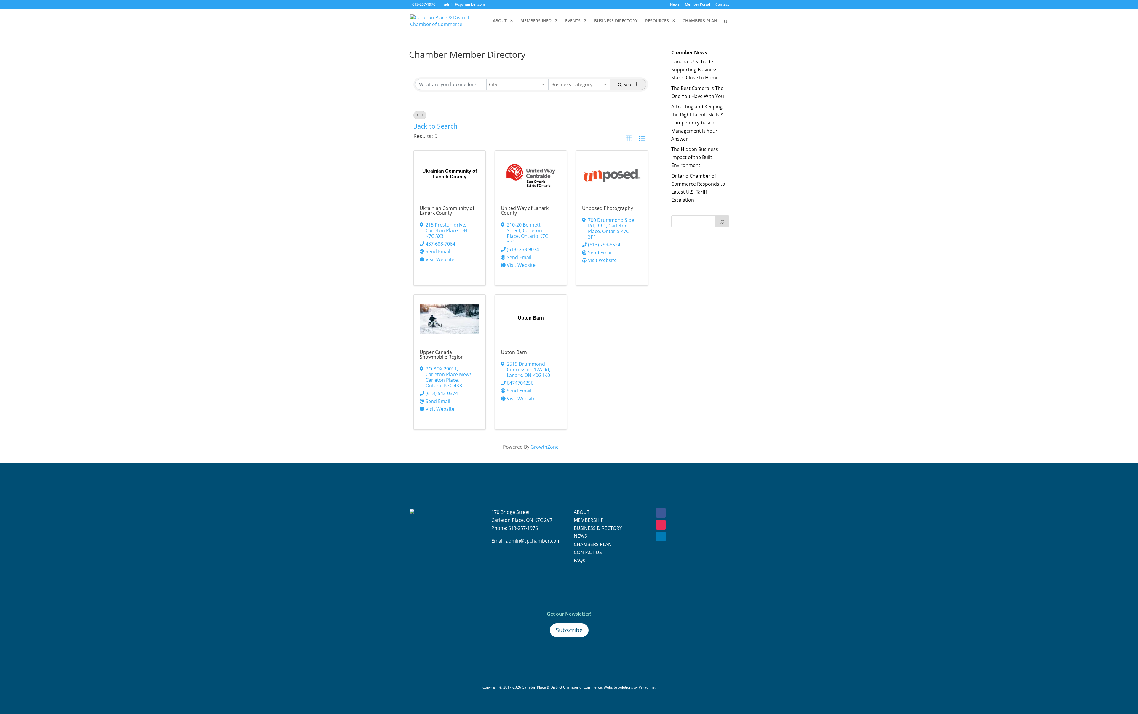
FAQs (579, 560)
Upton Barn (514, 352)
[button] (629, 139)
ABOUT (500, 21)
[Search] (722, 221)
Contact (722, 5)
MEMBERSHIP (589, 520)
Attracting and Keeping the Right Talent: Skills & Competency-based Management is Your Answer (697, 122)
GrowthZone (544, 447)
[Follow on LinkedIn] (661, 536)
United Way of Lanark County (525, 210)
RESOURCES (657, 21)
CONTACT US (588, 552)
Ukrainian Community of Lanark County (447, 210)
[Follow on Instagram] (661, 525)
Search (631, 84)
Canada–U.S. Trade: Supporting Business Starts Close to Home (695, 69)
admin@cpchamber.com (533, 540)
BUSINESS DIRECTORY (615, 21)
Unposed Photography (607, 208)
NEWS (580, 536)
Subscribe (569, 630)
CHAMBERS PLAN (700, 21)
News (675, 5)
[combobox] (517, 84)
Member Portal (697, 5)
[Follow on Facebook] (661, 513)
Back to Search (435, 126)
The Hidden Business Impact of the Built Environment (694, 157)
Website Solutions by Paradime (629, 687)
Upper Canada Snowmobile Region (442, 354)
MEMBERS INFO (536, 21)
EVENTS (573, 21)
